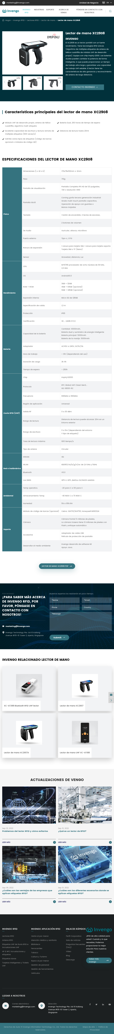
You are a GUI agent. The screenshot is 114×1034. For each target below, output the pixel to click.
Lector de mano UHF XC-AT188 (75, 752)
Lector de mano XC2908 (69, 20)
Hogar (8, 20)
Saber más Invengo (99, 960)
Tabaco (34, 952)
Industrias (39, 9)
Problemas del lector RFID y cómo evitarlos (25, 831)
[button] (4, 82)
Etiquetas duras (9, 958)
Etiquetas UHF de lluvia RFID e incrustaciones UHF (15, 946)
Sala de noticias (73, 940)
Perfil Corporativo (73, 936)
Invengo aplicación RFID (45, 929)
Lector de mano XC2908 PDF (57, 566)
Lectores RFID (33, 20)
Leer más (28, 842)
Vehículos (35, 973)
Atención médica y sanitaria (44, 940)
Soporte (50, 9)
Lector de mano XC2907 (71, 705)
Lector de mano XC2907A (16, 752)
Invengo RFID (26, 11)
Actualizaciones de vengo (57, 780)
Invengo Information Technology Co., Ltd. (41, 1027)
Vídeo (68, 951)
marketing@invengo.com (16, 2)
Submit (59, 637)
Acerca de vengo (64, 11)
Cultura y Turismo (39, 956)
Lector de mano (48, 20)
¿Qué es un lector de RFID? (72, 831)
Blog (68, 955)
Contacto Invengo (85, 87)
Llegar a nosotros (13, 996)
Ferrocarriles (36, 948)
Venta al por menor (40, 936)
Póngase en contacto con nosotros (89, 11)
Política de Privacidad (99, 1028)
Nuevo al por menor (40, 960)
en (108, 2)
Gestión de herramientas (42, 969)
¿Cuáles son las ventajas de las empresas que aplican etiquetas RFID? (27, 892)
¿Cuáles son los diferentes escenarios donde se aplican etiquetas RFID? (83, 892)
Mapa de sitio (89, 1027)
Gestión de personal (40, 965)
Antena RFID (7, 940)
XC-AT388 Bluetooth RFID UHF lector (21, 705)
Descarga (70, 959)
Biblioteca (35, 944)
